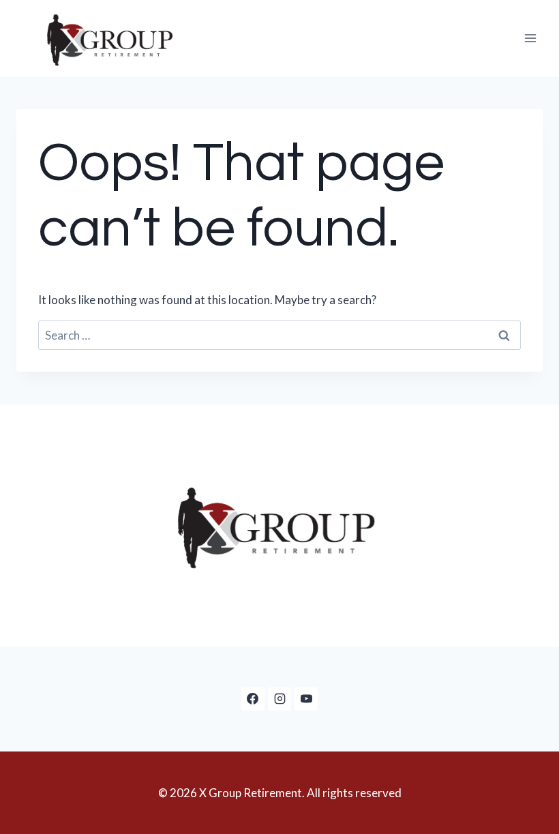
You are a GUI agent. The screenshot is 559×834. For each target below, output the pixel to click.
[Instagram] (279, 699)
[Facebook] (253, 699)
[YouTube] (306, 699)
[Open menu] (530, 37)
